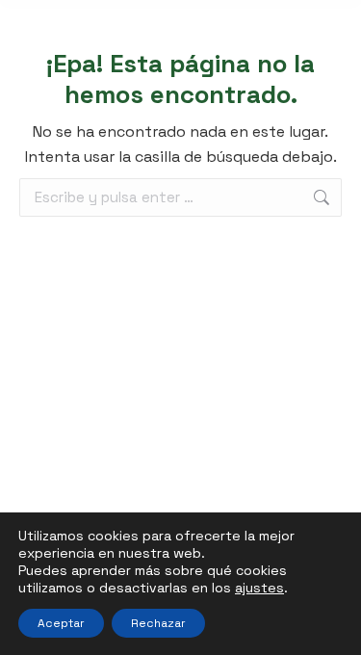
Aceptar (61, 623)
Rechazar (158, 623)
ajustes (259, 587)
